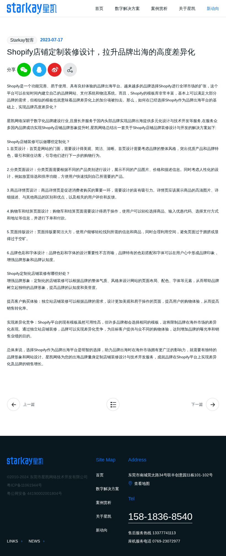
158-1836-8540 (160, 516)
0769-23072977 (166, 541)
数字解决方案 (107, 489)
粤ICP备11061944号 (24, 485)
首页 (100, 475)
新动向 (101, 530)
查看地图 (142, 483)
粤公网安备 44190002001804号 (34, 493)
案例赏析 (103, 502)
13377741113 (164, 533)
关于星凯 (103, 516)
